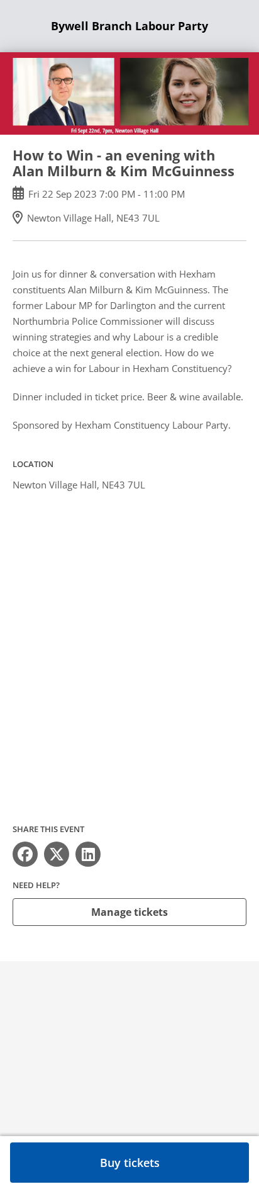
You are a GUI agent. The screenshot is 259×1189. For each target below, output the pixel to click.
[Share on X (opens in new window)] (56, 854)
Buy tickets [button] (130, 1162)
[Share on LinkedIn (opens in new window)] (88, 854)
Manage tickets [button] (129, 912)
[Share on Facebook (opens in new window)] (25, 854)
